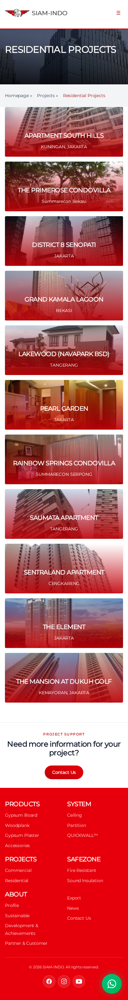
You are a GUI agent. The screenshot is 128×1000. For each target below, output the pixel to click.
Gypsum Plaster (22, 835)
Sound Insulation (85, 880)
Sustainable (17, 915)
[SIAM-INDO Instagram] (64, 981)
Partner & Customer (26, 943)
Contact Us (64, 772)
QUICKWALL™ (82, 835)
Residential (16, 880)
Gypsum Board (21, 815)
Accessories (17, 845)
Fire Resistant (81, 870)
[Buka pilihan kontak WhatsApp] (112, 984)
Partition (76, 825)
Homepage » (18, 95)
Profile (12, 905)
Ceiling (74, 815)
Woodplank (17, 825)
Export (74, 898)
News (73, 908)
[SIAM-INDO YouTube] (79, 981)
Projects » (47, 95)
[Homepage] (34, 13)
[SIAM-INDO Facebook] (49, 981)
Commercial (18, 870)
